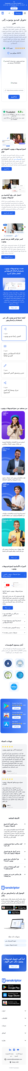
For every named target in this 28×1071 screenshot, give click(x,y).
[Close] (26, 5)
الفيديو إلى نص (17, 159)
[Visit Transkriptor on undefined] (10, 1050)
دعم (11, 1056)
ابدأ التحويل (6, 169)
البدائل (4, 1033)
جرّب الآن (14, 8)
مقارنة (4, 1040)
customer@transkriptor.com (14, 1059)
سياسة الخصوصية (9, 1053)
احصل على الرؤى (8, 213)
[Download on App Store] (11, 995)
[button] (10, 13)
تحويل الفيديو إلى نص (10, 941)
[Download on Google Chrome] (11, 1003)
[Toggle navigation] (24, 13)
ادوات (3, 1011)
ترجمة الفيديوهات (8, 257)
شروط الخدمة (19, 1053)
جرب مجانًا (14, 557)
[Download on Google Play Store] (11, 987)
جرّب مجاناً (14, 307)
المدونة (16, 1056)
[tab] (14, 575)
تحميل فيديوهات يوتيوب (11, 945)
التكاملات (4, 1018)
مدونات (4, 1025)
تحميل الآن (16, 708)
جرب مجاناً (14, 966)
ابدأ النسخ (14, 97)
